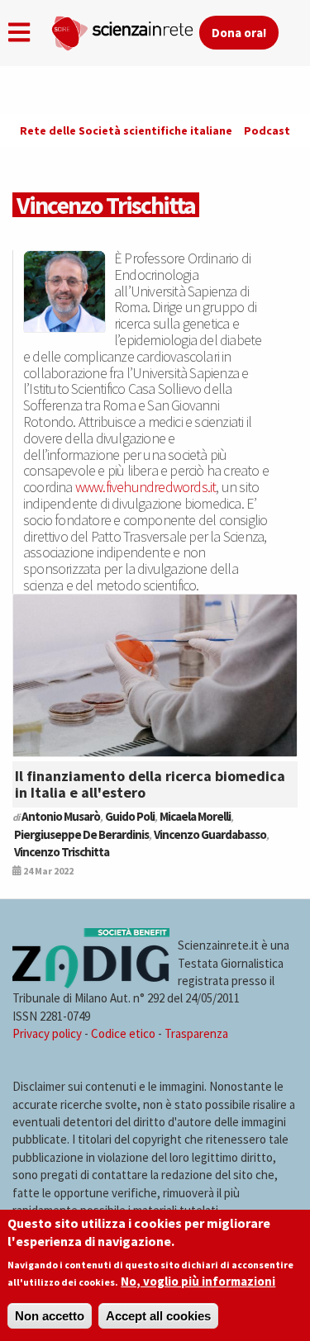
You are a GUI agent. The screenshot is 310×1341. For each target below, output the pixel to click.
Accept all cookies (158, 1316)
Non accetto (49, 1316)
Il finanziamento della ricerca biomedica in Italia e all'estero (150, 784)
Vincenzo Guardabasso (210, 834)
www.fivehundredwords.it (146, 486)
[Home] (125, 29)
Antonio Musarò (60, 816)
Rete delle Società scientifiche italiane (126, 130)
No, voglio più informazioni (198, 1281)
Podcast (267, 130)
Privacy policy (47, 1033)
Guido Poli (130, 816)
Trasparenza (196, 1033)
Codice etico (123, 1033)
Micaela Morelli (195, 816)
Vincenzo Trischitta (61, 852)
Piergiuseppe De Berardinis (81, 834)
